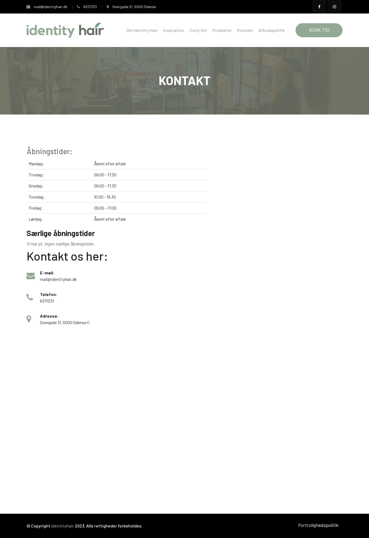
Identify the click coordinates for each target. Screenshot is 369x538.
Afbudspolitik (272, 30)
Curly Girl (198, 30)
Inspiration (173, 30)
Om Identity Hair (142, 30)
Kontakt (245, 30)
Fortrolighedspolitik (318, 525)
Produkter (222, 30)
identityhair (63, 525)
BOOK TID (319, 30)
